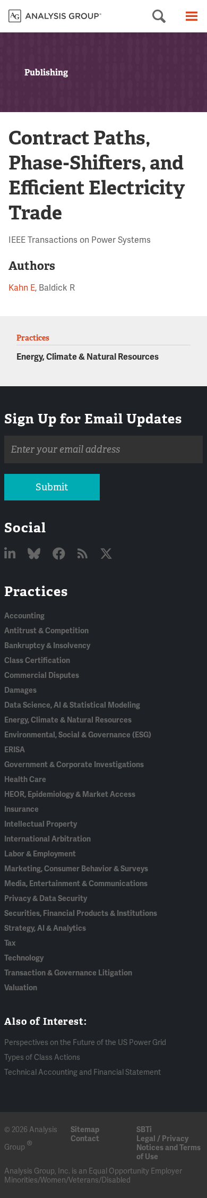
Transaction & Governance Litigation (68, 973)
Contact (85, 1138)
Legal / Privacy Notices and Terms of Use (168, 1147)
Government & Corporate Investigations (74, 764)
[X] (106, 554)
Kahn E (21, 288)
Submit (52, 487)
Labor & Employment (40, 854)
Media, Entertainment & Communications (76, 883)
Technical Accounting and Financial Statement (82, 1072)
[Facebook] (60, 554)
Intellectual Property (40, 824)
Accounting (24, 616)
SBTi (144, 1129)
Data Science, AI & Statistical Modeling (72, 705)
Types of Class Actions (42, 1057)
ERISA (14, 749)
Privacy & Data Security (45, 898)
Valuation (20, 987)
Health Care (25, 779)
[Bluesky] (35, 554)
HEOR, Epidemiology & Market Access (69, 794)
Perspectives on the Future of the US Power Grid (85, 1042)
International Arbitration (47, 839)
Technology (24, 958)
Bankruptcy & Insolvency (47, 645)
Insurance (21, 809)
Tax (9, 943)
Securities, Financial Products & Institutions (80, 913)
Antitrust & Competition (46, 630)
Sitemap (85, 1129)
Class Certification (37, 660)
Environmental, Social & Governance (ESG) (77, 735)
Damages (20, 690)
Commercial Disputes (41, 675)
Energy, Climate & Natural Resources (87, 357)
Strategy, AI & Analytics (45, 928)
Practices (36, 591)
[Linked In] (11, 554)
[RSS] (83, 554)
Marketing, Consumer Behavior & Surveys (76, 868)
